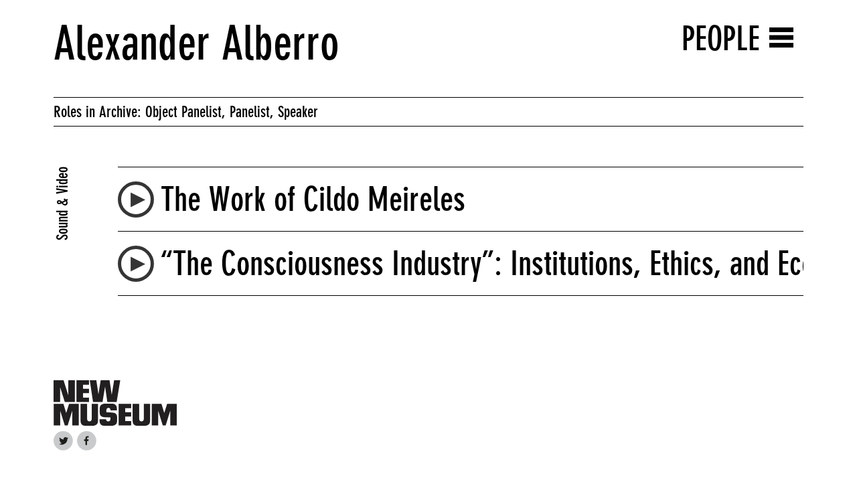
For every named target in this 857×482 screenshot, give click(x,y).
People (721, 38)
